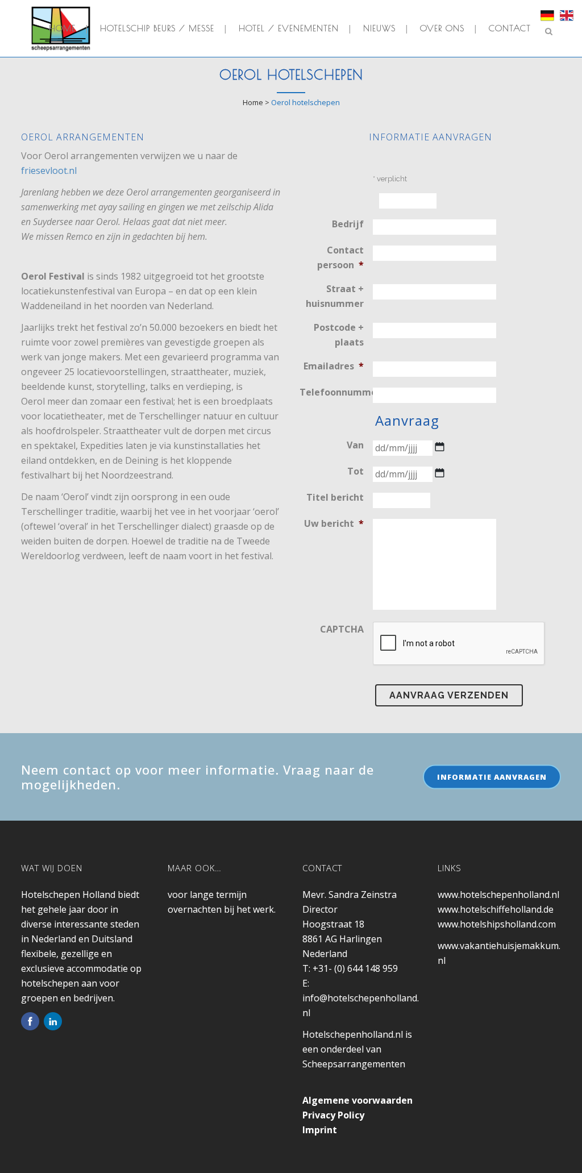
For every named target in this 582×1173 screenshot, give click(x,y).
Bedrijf (348, 224)
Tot (355, 471)
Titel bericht (335, 497)
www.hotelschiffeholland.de (496, 909)
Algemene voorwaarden (357, 1100)
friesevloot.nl (49, 170)
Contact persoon (340, 257)
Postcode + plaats (339, 334)
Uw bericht (334, 523)
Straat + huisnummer (335, 296)
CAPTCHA (342, 629)
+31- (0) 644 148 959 (355, 968)
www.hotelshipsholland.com (497, 924)
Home (253, 102)
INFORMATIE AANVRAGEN (492, 776)
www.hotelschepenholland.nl (498, 894)
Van (355, 445)
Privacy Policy (333, 1115)
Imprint (319, 1130)
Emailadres (334, 366)
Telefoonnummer (336, 392)
